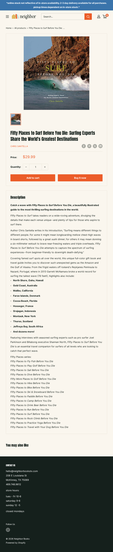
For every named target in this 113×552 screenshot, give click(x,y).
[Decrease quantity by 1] (26, 167)
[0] (105, 16)
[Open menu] (7, 16)
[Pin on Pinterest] (89, 146)
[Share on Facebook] (84, 146)
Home (8, 28)
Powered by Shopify (15, 542)
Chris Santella (19, 146)
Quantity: (15, 166)
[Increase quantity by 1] (45, 167)
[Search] (88, 16)
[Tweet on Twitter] (95, 146)
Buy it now (80, 177)
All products (20, 28)
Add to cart (32, 177)
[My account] (98, 16)
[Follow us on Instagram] (8, 530)
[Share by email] (100, 146)
